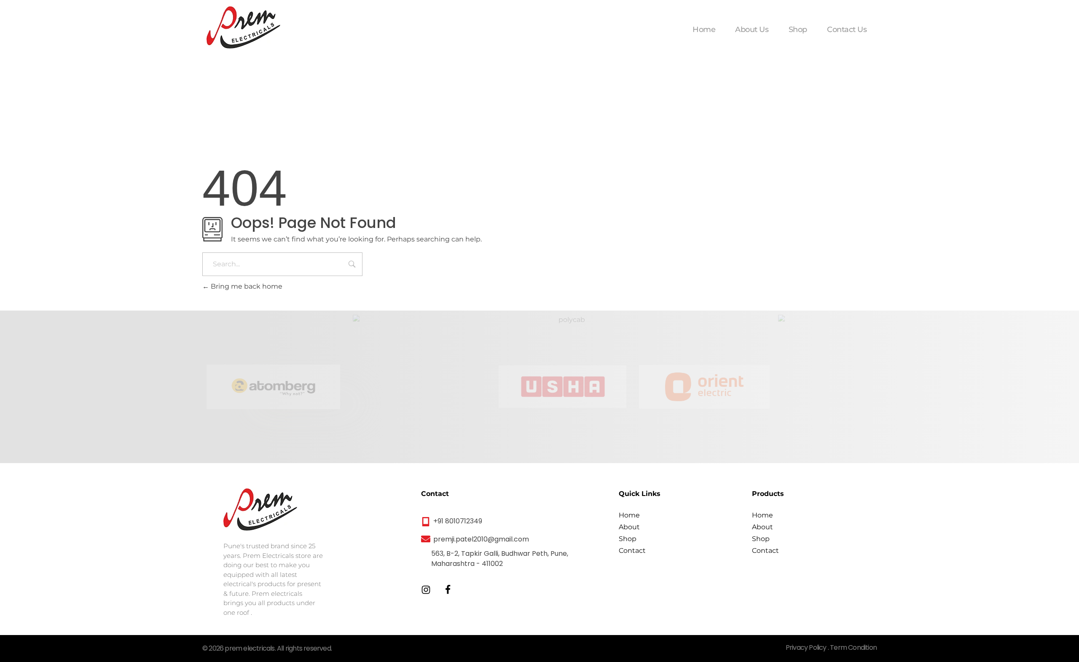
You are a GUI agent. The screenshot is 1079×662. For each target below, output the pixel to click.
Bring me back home (245, 286)
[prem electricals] (243, 27)
